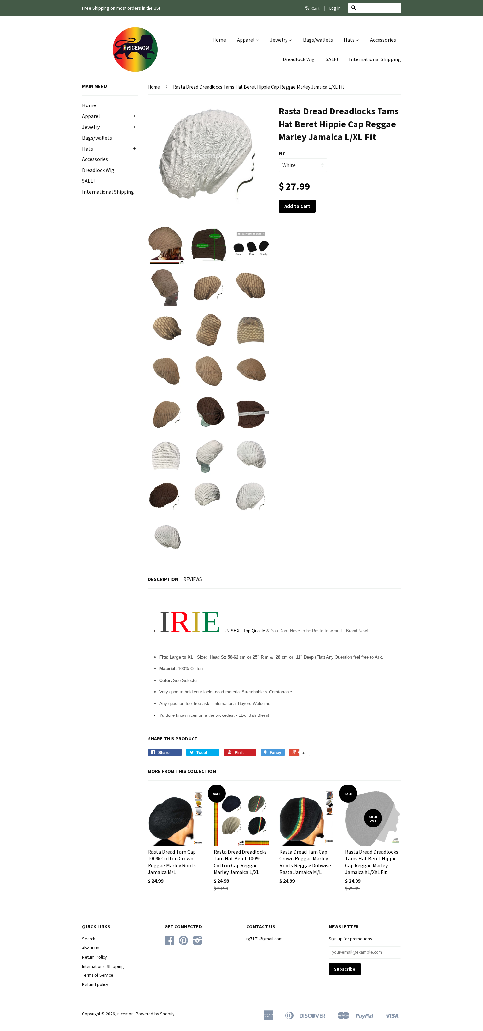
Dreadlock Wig (299, 59)
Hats (350, 39)
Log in (335, 8)
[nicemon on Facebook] (169, 943)
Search (88, 939)
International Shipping (375, 59)
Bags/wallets (318, 39)
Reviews (192, 579)
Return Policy (94, 957)
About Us (90, 948)
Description (163, 579)
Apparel (246, 39)
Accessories (383, 39)
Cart (315, 8)
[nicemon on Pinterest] (183, 943)
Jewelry (279, 39)
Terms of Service (97, 975)
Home (219, 39)
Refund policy (95, 984)
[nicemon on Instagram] (198, 943)
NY (282, 153)
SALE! (332, 59)
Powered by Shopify (155, 1014)
